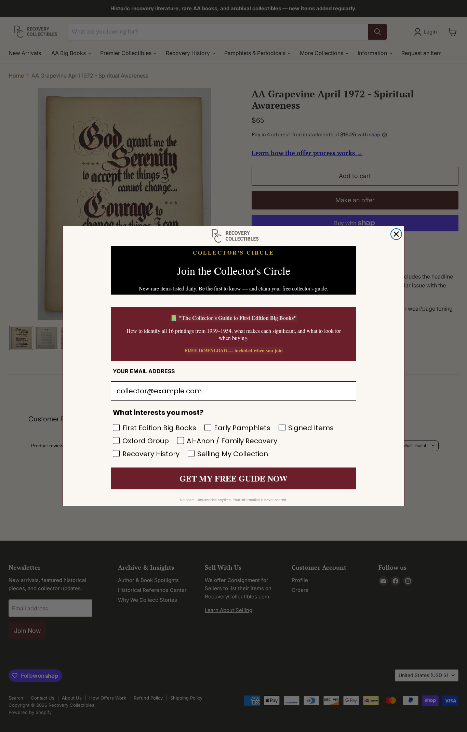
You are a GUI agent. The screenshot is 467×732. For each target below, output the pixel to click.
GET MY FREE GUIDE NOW (233, 478)
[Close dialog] (396, 234)
